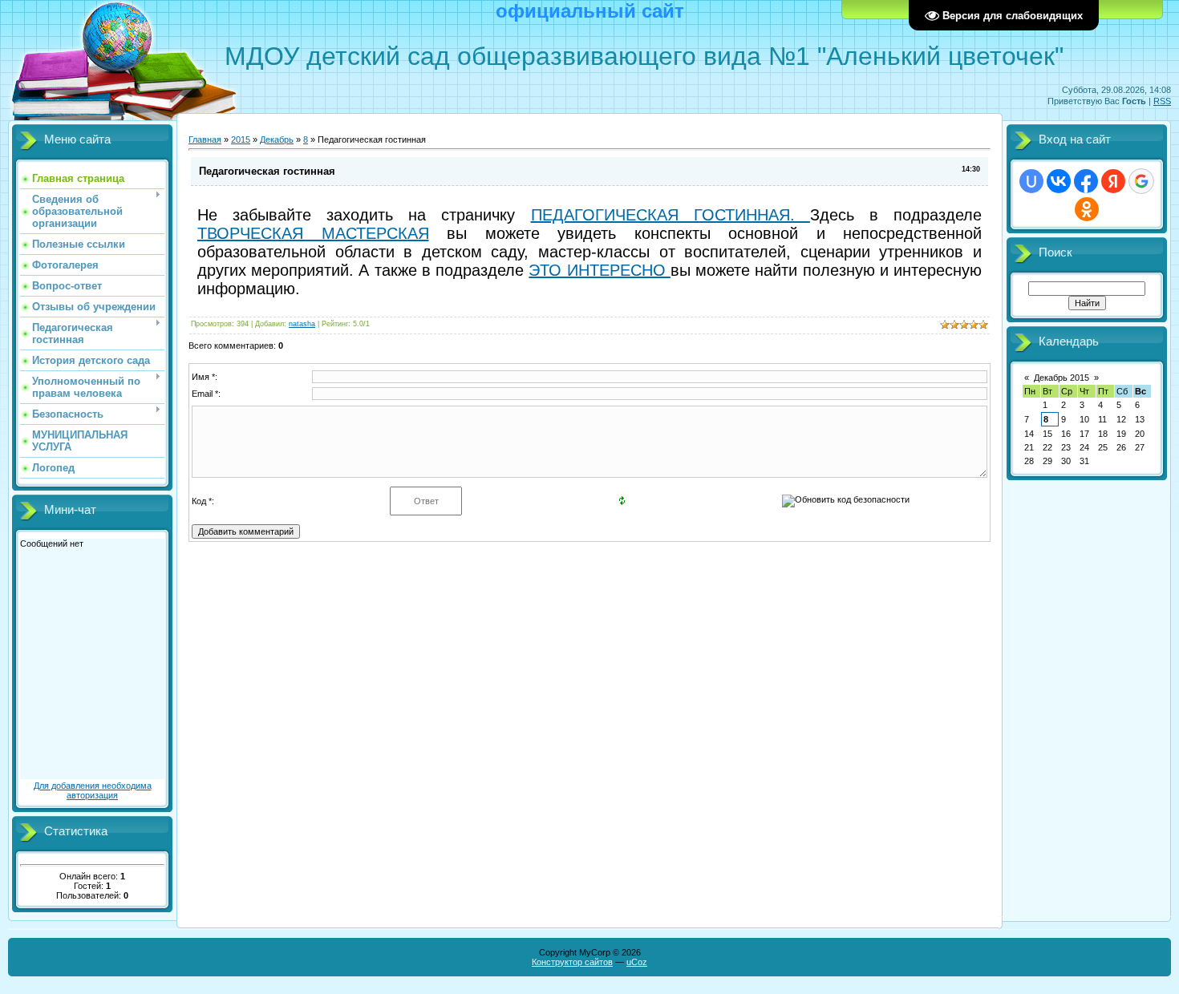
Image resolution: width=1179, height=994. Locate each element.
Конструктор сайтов (572, 962)
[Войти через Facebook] (1086, 181)
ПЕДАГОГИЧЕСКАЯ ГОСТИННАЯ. (670, 215)
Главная (204, 139)
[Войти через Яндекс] (1113, 181)
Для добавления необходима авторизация (93, 790)
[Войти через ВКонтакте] (1059, 181)
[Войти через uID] (1031, 181)
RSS (1162, 101)
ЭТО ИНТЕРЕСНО (599, 270)
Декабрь (277, 139)
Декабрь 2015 (1061, 377)
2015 (240, 139)
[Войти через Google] (1141, 181)
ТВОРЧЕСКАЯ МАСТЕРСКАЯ (313, 233)
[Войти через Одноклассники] (1087, 209)
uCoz (636, 962)
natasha (302, 324)
